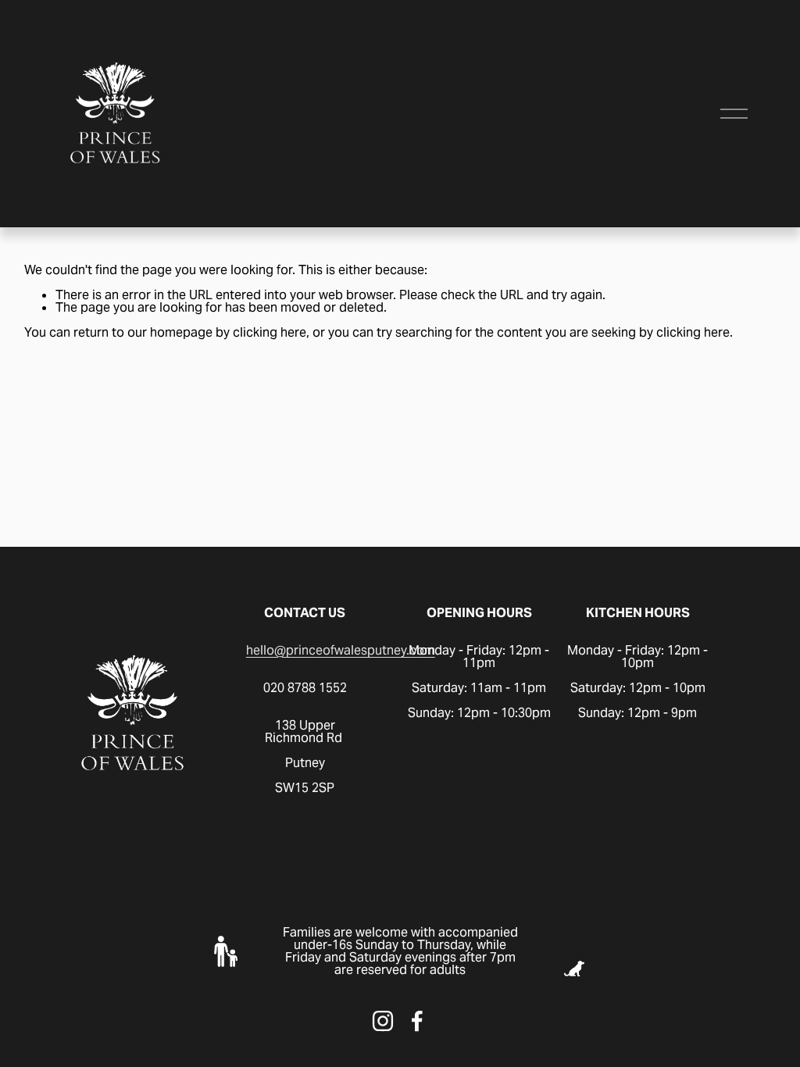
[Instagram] (383, 1021)
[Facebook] (417, 1021)
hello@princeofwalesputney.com (340, 650)
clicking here (269, 332)
